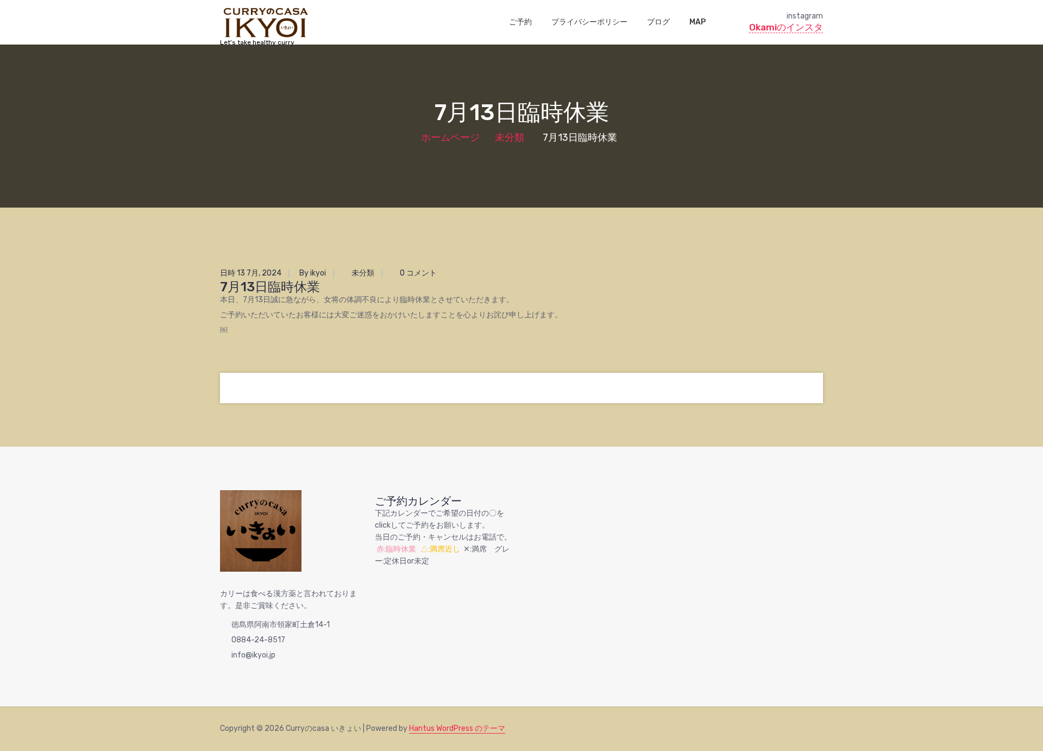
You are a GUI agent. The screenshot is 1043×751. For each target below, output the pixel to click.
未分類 (509, 137)
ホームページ (450, 137)
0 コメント (417, 273)
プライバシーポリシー (589, 22)
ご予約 (520, 22)
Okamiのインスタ (786, 27)
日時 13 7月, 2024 (250, 273)
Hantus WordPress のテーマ (457, 728)
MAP (697, 22)
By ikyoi (312, 273)
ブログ (658, 22)
